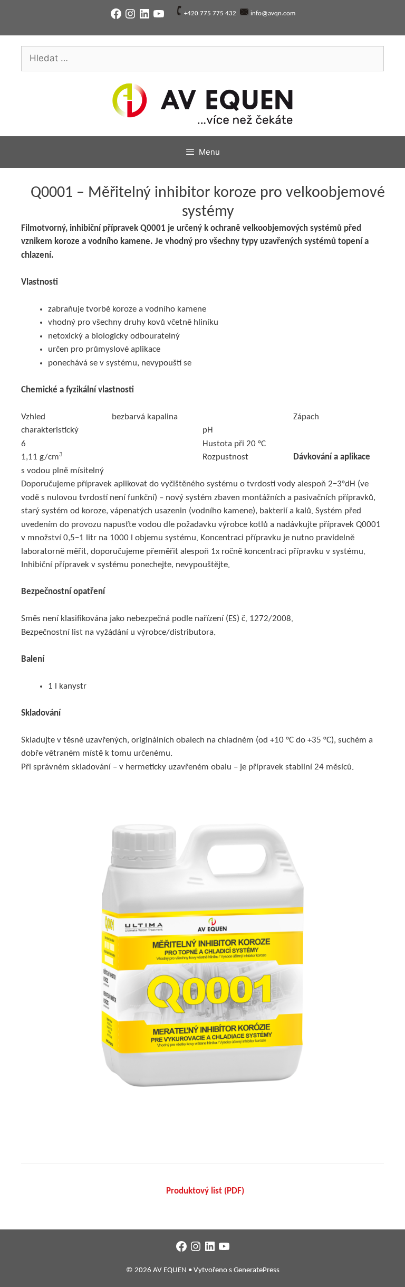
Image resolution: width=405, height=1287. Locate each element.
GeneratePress (256, 1270)
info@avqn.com (272, 13)
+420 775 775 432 (210, 13)
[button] (202, 955)
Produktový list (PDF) (205, 1191)
